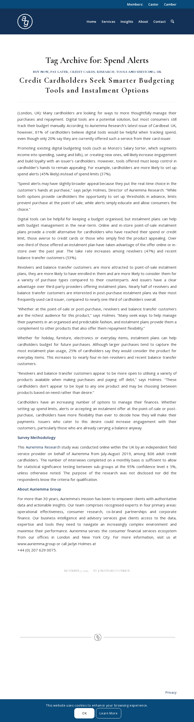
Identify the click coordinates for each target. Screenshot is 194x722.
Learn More (108, 713)
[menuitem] (135, 4)
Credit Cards (82, 72)
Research (105, 72)
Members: (135, 4)
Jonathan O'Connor (114, 570)
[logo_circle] (53, 21)
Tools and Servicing (135, 72)
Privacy (171, 692)
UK (159, 72)
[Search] (172, 21)
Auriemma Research (43, 447)
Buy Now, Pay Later (50, 72)
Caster (153, 4)
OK (84, 713)
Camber (170, 4)
